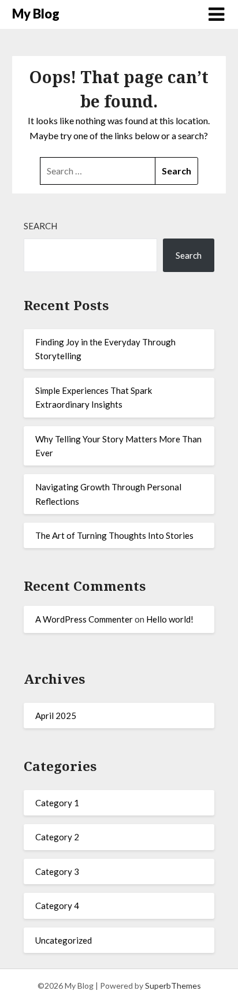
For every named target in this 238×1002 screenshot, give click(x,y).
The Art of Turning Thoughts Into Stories (114, 535)
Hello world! (170, 619)
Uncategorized (63, 940)
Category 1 (57, 803)
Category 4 (57, 905)
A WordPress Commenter (84, 619)
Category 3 (57, 871)
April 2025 (55, 715)
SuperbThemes (173, 985)
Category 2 (57, 837)
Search (40, 226)
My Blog (36, 13)
